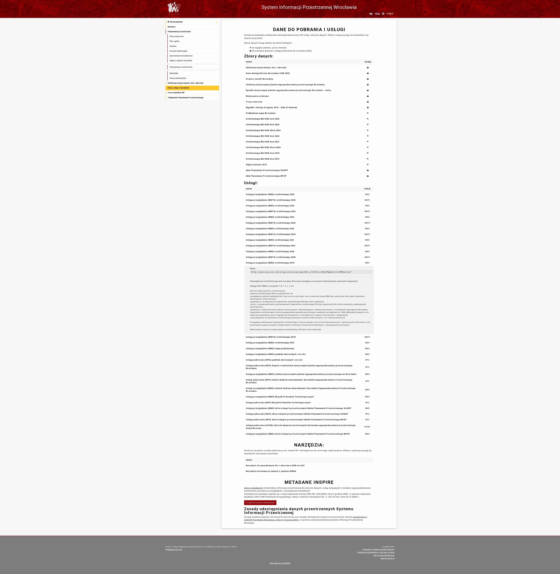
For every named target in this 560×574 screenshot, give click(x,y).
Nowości (171, 27)
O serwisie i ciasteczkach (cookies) (378, 549)
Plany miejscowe (177, 36)
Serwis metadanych (253, 488)
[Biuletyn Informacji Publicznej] (377, 14)
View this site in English (280, 563)
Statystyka (174, 73)
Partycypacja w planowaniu (181, 67)
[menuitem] (192, 22)
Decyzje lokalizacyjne (178, 51)
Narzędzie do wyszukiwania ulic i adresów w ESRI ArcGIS (275, 465)
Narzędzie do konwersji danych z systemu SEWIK (271, 471)
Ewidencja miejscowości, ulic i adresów (185, 83)
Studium (173, 46)
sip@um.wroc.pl (174, 549)
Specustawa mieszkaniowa (181, 56)
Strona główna (175, 22)
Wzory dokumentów (178, 78)
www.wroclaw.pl (387, 558)
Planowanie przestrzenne (179, 31)
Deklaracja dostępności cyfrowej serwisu (375, 552)
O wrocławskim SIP (176, 93)
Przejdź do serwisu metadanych (260, 503)
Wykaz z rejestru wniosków (181, 60)
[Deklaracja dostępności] (383, 14)
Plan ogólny (174, 41)
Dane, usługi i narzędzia (178, 88)
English (390, 13)
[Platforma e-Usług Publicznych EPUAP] (370, 14)
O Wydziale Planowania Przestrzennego (185, 97)
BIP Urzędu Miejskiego (384, 555)
